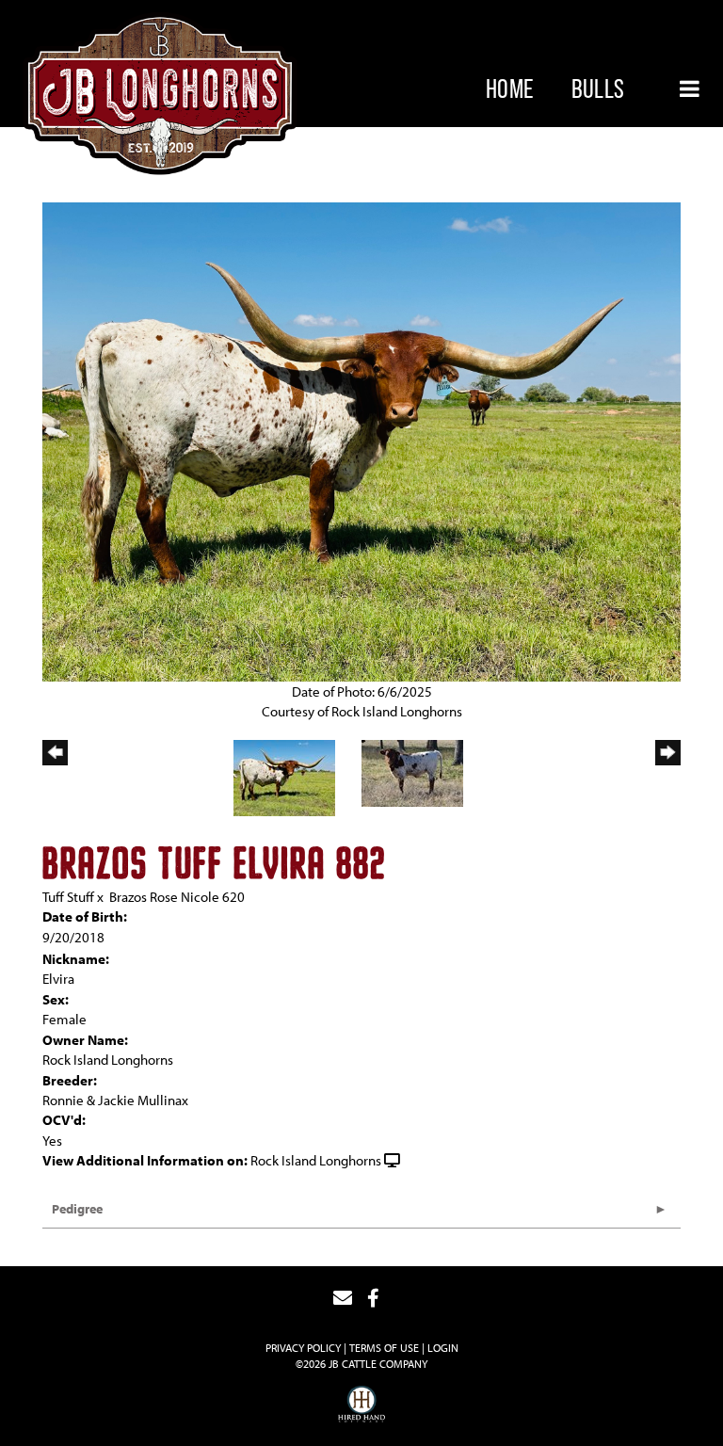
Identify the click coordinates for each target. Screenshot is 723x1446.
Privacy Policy (303, 1348)
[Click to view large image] (361, 440)
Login (442, 1348)
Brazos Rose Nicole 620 (177, 897)
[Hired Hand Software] (361, 1406)
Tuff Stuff (68, 897)
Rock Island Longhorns (315, 1160)
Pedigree (77, 1208)
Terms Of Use (384, 1348)
